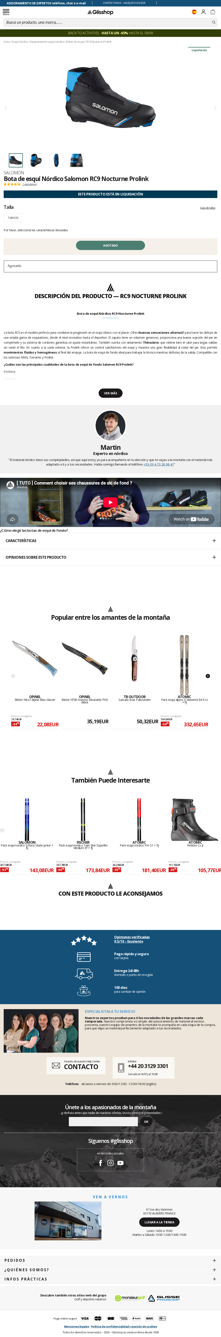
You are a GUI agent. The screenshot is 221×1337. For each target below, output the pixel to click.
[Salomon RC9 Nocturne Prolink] (110, 97)
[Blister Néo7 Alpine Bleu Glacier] (34, 665)
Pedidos (14, 1260)
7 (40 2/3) (13, 218)
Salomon (14, 173)
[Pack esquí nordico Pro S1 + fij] (139, 819)
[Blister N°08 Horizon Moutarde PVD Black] (84, 665)
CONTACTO (81, 1066)
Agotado (110, 245)
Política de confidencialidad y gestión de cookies (124, 1326)
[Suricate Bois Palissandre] (134, 665)
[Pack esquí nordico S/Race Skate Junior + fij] (27, 819)
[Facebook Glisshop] (101, 1163)
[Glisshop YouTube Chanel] (120, 1163)
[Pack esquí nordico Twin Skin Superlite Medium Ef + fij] (83, 819)
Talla (9, 206)
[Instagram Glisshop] (110, 1163)
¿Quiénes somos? (26, 1269)
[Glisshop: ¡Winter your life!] (100, 12)
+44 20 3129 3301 (148, 1066)
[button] (110, 541)
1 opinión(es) (29, 184)
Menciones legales (76, 1326)
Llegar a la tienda (159, 1222)
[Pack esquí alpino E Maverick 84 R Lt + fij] (184, 665)
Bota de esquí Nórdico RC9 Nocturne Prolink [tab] (110, 313)
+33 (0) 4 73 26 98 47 (159, 464)
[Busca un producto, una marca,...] (214, 22)
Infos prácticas (25, 1279)
